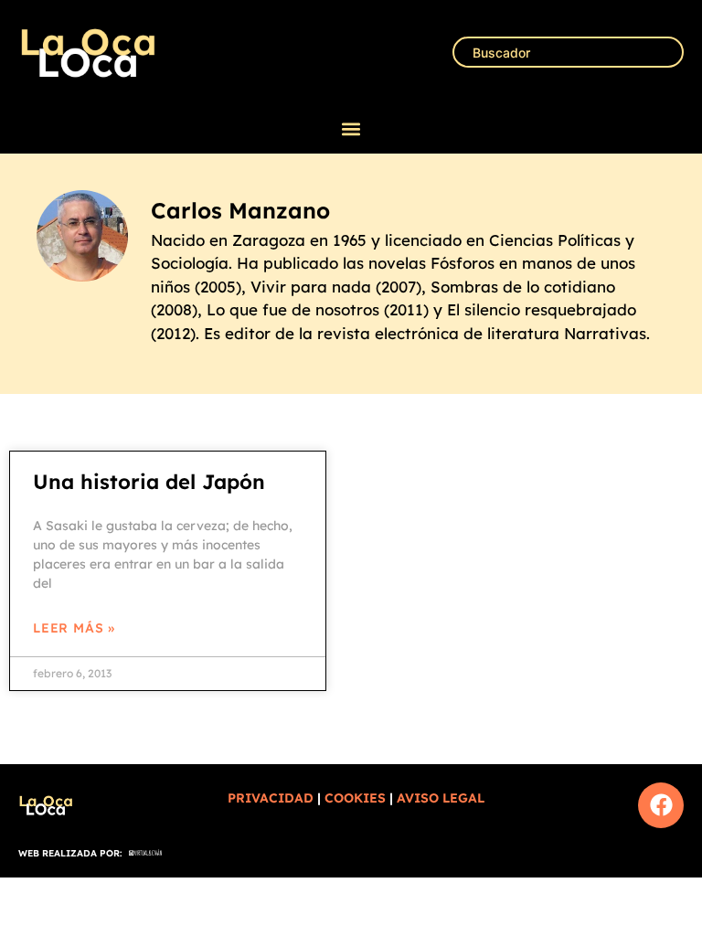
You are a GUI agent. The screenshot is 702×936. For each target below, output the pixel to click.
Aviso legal (440, 798)
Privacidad (271, 798)
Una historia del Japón (149, 482)
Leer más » (74, 628)
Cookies (355, 798)
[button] (350, 129)
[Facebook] (661, 805)
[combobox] (568, 52)
